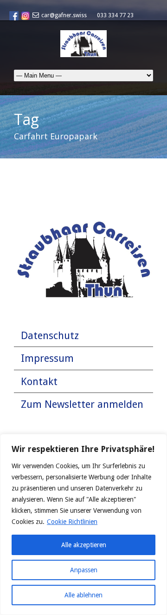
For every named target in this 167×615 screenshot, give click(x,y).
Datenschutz (50, 335)
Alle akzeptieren (83, 545)
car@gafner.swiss (64, 15)
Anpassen (83, 570)
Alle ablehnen (83, 595)
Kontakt (39, 381)
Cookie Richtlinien (72, 521)
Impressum (47, 358)
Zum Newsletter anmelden (82, 404)
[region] (83, 524)
